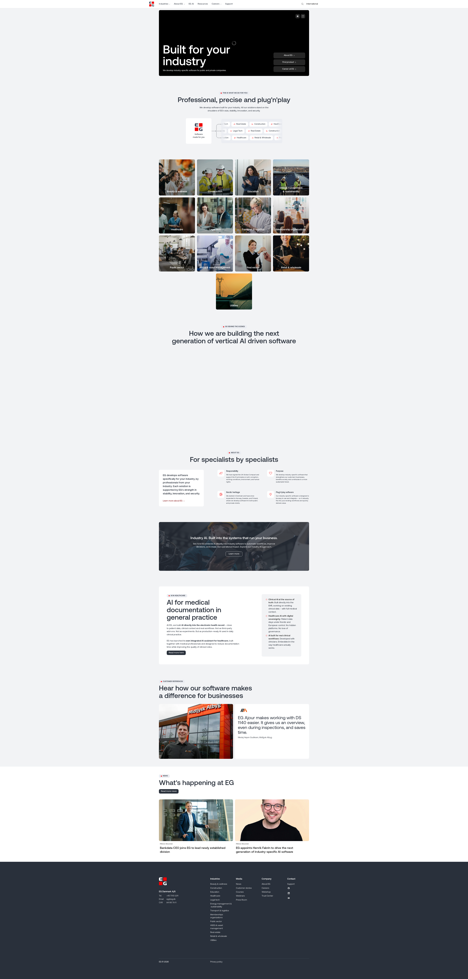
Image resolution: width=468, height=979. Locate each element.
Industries (163, 4)
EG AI (191, 4)
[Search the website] (302, 4)
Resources (203, 4)
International (312, 4)
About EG (178, 4)
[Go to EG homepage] (151, 4)
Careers (215, 4)
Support (229, 4)
